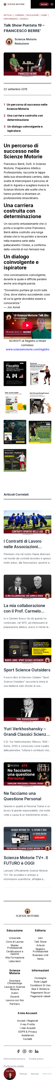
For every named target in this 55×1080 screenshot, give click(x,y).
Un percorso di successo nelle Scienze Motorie (27, 106)
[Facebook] (18, 1051)
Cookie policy (36, 1058)
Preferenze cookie (14, 1066)
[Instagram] (24, 1051)
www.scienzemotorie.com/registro (27, 349)
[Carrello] (35, 4)
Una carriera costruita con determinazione (25, 117)
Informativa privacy (14, 1058)
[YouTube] (30, 1051)
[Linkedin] (36, 1051)
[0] (35, 4)
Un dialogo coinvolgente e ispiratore (25, 128)
